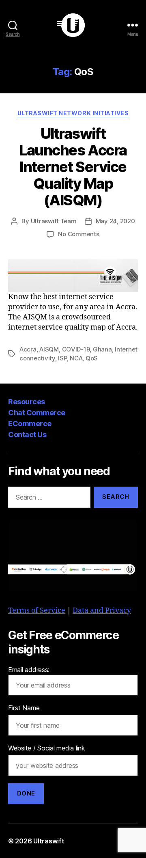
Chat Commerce (36, 412)
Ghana (102, 349)
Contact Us (27, 434)
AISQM (49, 349)
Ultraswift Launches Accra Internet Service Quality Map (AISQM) (73, 167)
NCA (76, 358)
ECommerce (30, 423)
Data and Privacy (102, 610)
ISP (62, 358)
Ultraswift (48, 841)
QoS (92, 358)
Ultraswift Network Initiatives (73, 113)
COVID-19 (76, 349)
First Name (23, 708)
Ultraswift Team (54, 221)
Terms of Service (36, 610)
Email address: (28, 670)
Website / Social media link (46, 748)
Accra (27, 349)
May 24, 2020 (115, 221)
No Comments (78, 234)
